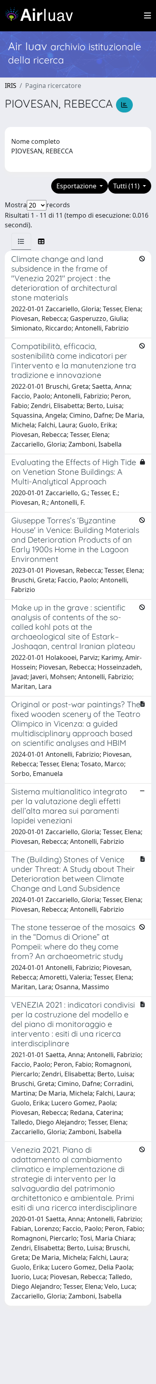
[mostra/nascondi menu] (147, 16)
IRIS (10, 85)
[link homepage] (42, 16)
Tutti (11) (127, 186)
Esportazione (77, 186)
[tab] (21, 241)
